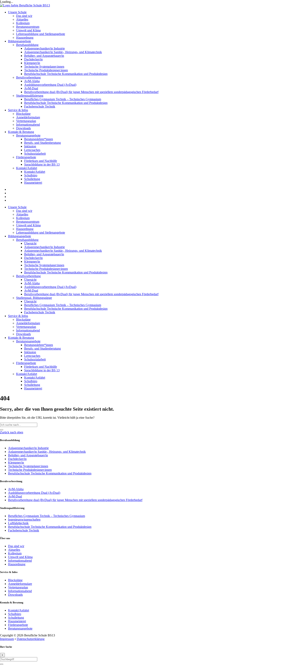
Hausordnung (24, 229)
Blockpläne (23, 319)
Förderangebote (26, 363)
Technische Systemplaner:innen (44, 265)
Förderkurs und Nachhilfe (40, 366)
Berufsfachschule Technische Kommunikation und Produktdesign (66, 272)
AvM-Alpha (32, 283)
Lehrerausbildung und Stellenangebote (40, 232)
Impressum (7, 639)
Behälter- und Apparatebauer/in (44, 254)
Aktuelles (22, 214)
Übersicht (30, 243)
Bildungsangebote (19, 236)
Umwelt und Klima (28, 225)
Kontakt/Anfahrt (26, 374)
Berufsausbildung (27, 239)
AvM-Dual (31, 290)
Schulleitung (32, 384)
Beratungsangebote (28, 341)
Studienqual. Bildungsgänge (34, 297)
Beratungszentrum (27, 221)
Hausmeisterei (33, 388)
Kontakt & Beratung (21, 337)
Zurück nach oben (11, 432)
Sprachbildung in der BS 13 (42, 370)
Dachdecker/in (33, 258)
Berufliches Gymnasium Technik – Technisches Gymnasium (62, 305)
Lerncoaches (32, 355)
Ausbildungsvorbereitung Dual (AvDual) (50, 287)
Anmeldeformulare (28, 323)
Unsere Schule (17, 207)
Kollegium (23, 218)
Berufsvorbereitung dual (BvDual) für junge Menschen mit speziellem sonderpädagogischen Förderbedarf (91, 294)
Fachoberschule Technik (39, 312)
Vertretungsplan (26, 326)
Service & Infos (18, 316)
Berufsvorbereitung (28, 276)
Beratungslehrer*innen (38, 345)
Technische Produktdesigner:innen (46, 268)
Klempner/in (32, 261)
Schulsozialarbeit (35, 359)
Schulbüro (30, 381)
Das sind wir (24, 210)
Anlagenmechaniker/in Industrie (44, 247)
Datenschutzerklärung (31, 639)
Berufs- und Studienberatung (42, 348)
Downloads (23, 334)
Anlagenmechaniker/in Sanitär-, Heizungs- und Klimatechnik (63, 250)
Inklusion (30, 352)
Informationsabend (28, 330)
